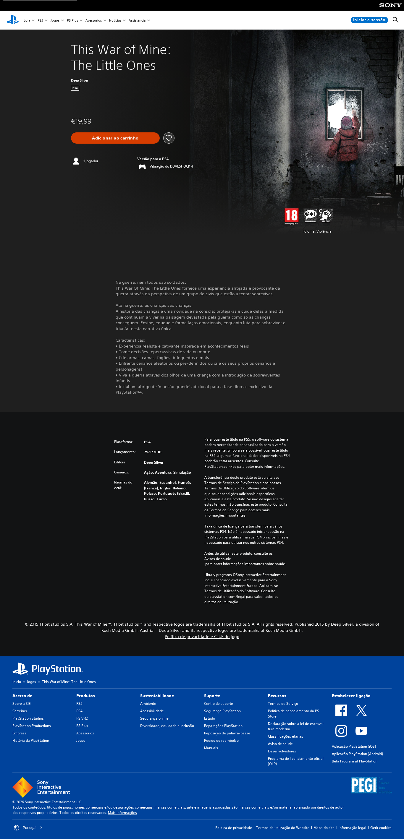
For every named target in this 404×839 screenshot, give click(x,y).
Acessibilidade (152, 710)
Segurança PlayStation (222, 710)
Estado (209, 718)
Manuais (211, 747)
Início (16, 681)
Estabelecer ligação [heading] (351, 695)
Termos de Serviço (283, 703)
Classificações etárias (285, 736)
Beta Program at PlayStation (354, 761)
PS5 (40, 20)
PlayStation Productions (31, 725)
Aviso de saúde (280, 743)
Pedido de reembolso (221, 740)
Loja (27, 20)
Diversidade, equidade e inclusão (167, 725)
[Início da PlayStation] (12, 20)
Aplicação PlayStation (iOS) (354, 746)
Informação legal (352, 827)
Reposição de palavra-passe (227, 733)
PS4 (79, 710)
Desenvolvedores (282, 751)
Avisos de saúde (217, 558)
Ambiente (148, 703)
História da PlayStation (30, 740)
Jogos (55, 20)
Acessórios (93, 20)
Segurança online (154, 718)
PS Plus (72, 20)
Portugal (29, 828)
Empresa (19, 733)
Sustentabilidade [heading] (157, 695)
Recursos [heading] (277, 695)
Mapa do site (323, 827)
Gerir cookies (381, 827)
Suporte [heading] (212, 695)
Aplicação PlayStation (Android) (357, 753)
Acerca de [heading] (22, 695)
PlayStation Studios (28, 718)
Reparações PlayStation (223, 725)
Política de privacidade (233, 827)
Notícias (115, 20)
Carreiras (19, 710)
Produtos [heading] (85, 695)
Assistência (137, 20)
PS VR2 (82, 718)
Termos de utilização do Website (282, 827)
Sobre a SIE (21, 703)
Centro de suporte (218, 703)
